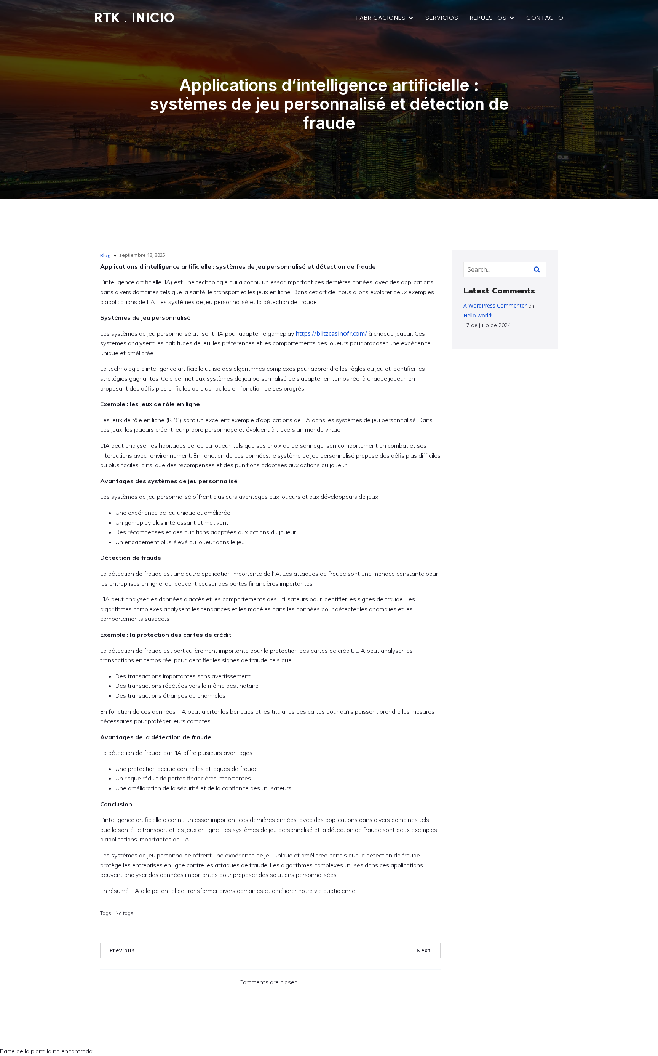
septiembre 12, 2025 (142, 255)
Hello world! (477, 315)
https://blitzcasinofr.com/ (331, 333)
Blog (105, 255)
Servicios (441, 17)
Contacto (545, 17)
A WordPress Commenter (495, 305)
